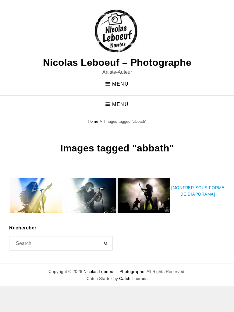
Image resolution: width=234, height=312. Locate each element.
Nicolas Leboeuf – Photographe (117, 62)
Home (93, 121)
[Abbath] (144, 195)
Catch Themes (133, 278)
